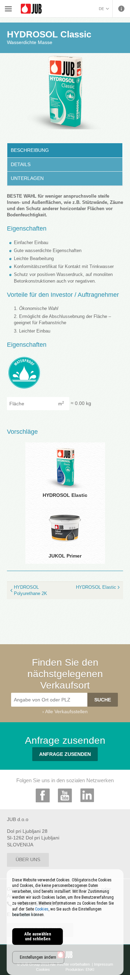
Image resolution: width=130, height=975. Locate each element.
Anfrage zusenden (65, 754)
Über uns (28, 859)
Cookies (42, 909)
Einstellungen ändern (38, 957)
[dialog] (65, 922)
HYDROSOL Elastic (96, 587)
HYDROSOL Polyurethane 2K (30, 590)
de (101, 9)
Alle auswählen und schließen (37, 936)
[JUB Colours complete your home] (31, 9)
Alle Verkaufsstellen (66, 711)
